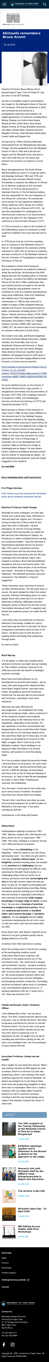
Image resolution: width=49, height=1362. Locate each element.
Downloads (6, 1268)
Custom (12, 1344)
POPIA (18, 1356)
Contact (5, 1263)
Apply (4, 1258)
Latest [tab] (10, 1115)
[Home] (18, 1303)
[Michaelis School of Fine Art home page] (13, 19)
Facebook (3, 1344)
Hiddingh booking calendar (14, 1280)
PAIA (24, 1356)
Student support (9, 1273)
